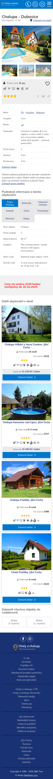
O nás (27, 658)
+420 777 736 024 (28, 4)
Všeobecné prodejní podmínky (26, 672)
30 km (39, 622)
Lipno (26, 754)
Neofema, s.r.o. (31, 775)
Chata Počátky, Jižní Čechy (26, 572)
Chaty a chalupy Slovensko (26, 692)
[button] (48, 44)
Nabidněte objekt (26, 676)
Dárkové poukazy (26, 731)
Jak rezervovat (26, 716)
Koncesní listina (26, 669)
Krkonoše (26, 751)
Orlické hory (26, 747)
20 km (13, 622)
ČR (22, 112)
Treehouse (26, 703)
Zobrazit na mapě (42, 20)
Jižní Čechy (26, 740)
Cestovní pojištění (27, 723)
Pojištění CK (26, 665)
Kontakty (26, 661)
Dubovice (40, 112)
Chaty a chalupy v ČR (27, 689)
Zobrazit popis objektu (13, 183)
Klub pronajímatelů (26, 679)
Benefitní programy (26, 727)
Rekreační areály (26, 696)
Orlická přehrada (26, 758)
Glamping (26, 707)
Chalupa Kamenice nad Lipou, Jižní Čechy (26, 422)
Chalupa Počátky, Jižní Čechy (26, 499)
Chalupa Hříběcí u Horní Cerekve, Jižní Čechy (26, 346)
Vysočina (30, 112)
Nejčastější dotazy (26, 720)
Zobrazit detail (9, 167)
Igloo (26, 700)
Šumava (26, 744)
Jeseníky (26, 762)
